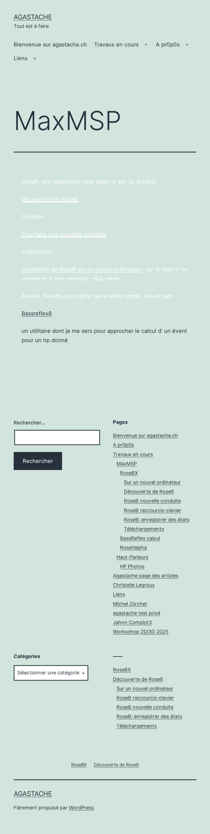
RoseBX (129, 473)
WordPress (81, 807)
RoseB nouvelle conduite (152, 501)
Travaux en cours (116, 44)
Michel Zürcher (130, 604)
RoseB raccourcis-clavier (152, 510)
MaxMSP (126, 463)
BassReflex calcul (140, 538)
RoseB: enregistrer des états (156, 519)
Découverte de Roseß (50, 199)
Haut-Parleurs (132, 557)
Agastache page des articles (145, 575)
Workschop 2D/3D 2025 (140, 632)
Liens (20, 58)
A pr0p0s (168, 44)
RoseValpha (133, 547)
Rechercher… (29, 422)
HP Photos (132, 566)
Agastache (33, 17)
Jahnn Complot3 (132, 622)
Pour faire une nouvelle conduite (64, 234)
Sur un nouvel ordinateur (152, 482)
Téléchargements (144, 529)
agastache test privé (136, 613)
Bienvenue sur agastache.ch (50, 44)
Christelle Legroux (134, 585)
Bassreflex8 (37, 313)
